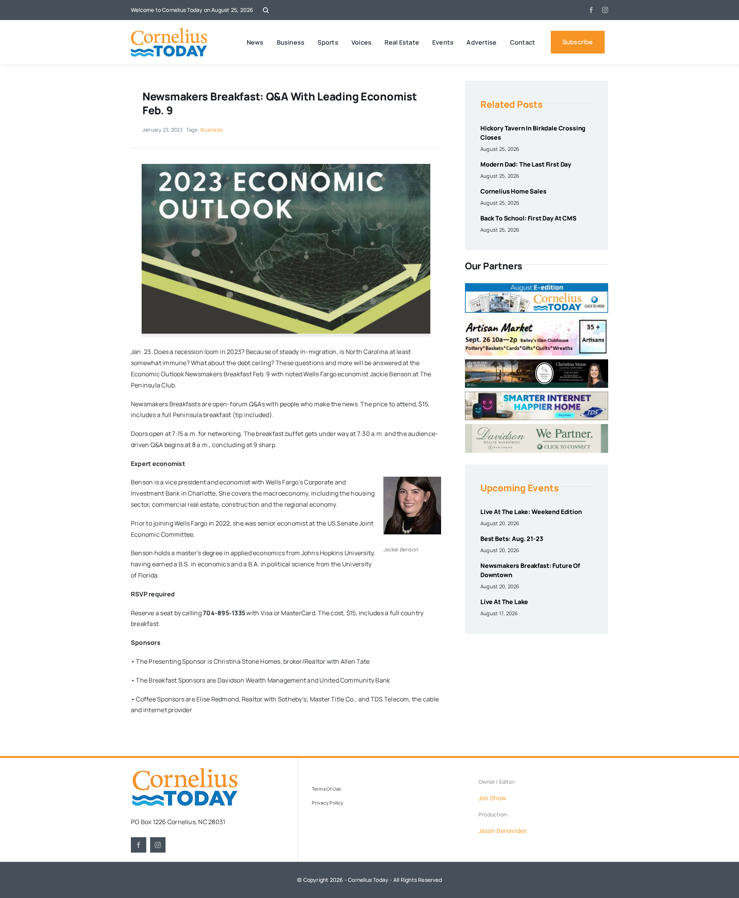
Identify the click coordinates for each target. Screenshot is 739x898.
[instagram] (605, 10)
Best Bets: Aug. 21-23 (511, 538)
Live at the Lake (504, 602)
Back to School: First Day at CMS (528, 218)
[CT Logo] (169, 31)
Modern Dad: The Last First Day (525, 164)
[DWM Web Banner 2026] (536, 427)
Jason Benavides (502, 830)
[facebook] (591, 10)
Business (212, 129)
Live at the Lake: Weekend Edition (531, 511)
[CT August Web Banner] (536, 286)
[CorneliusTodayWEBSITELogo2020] (185, 770)
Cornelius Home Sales (513, 191)
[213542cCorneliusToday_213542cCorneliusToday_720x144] (536, 395)
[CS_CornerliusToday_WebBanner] (536, 362)
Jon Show (492, 798)
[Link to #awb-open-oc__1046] (266, 10)
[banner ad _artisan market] (536, 319)
